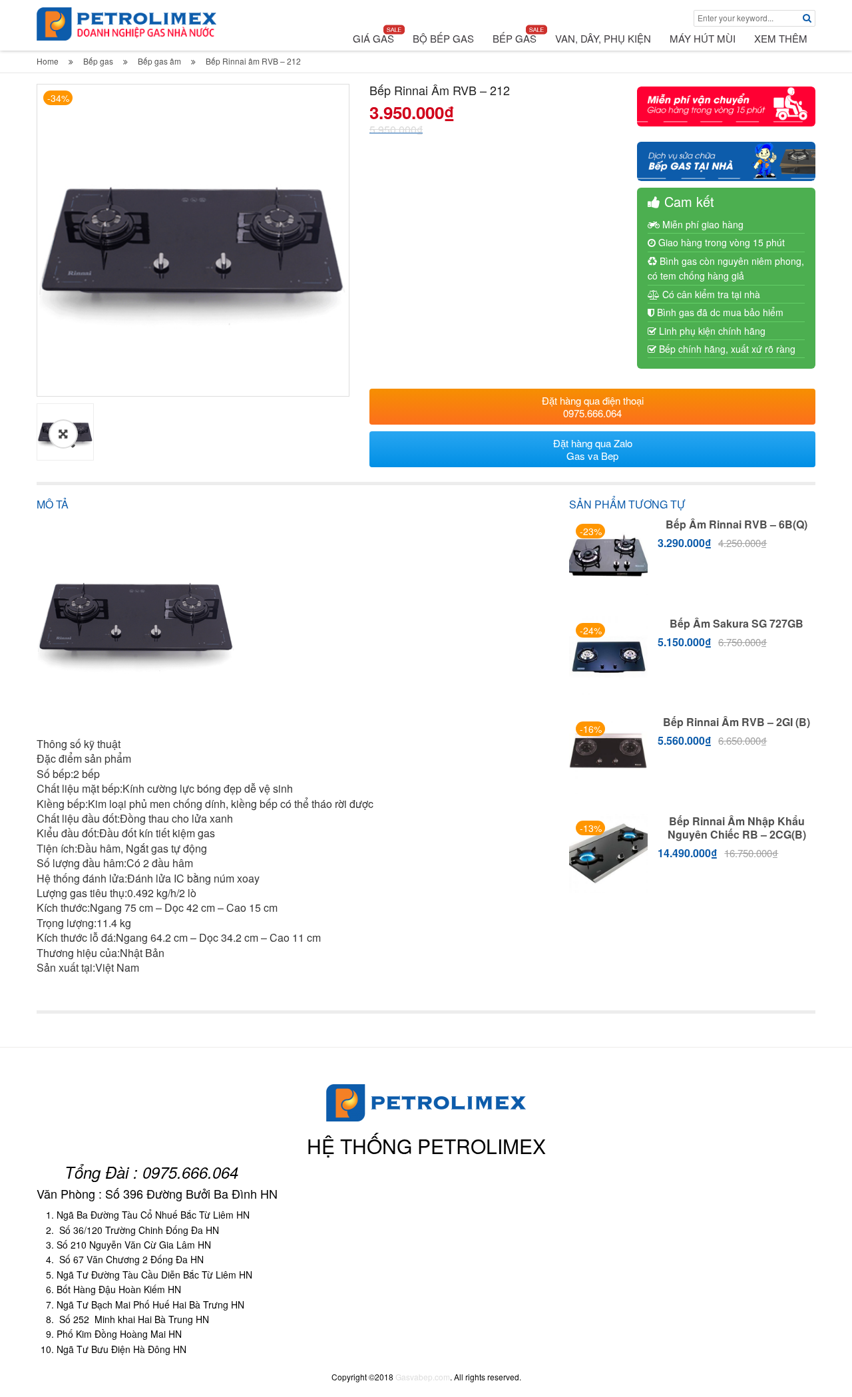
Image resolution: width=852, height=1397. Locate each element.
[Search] (807, 18)
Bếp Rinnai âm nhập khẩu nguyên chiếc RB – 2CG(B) (737, 827)
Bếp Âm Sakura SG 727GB (736, 623)
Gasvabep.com (422, 1376)
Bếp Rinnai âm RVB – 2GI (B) (736, 721)
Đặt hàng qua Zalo (592, 449)
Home (48, 61)
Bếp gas (98, 61)
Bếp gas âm (159, 61)
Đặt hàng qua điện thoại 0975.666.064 (593, 406)
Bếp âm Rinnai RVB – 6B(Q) (736, 524)
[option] (193, 240)
